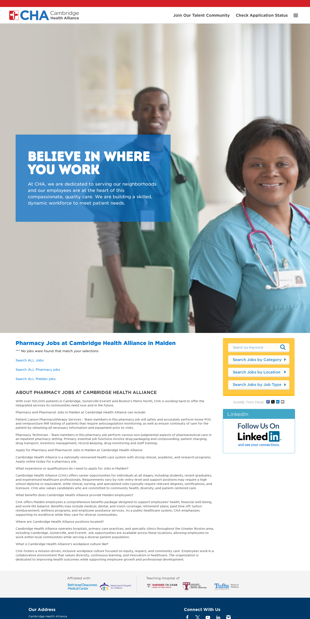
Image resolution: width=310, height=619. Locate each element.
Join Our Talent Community (201, 15)
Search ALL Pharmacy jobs (38, 369)
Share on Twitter (273, 401)
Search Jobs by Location (256, 372)
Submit (283, 347)
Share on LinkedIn (277, 401)
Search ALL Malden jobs (36, 379)
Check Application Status (262, 15)
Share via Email (282, 401)
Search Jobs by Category (257, 359)
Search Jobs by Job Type (257, 384)
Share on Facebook (268, 401)
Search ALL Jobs (30, 360)
